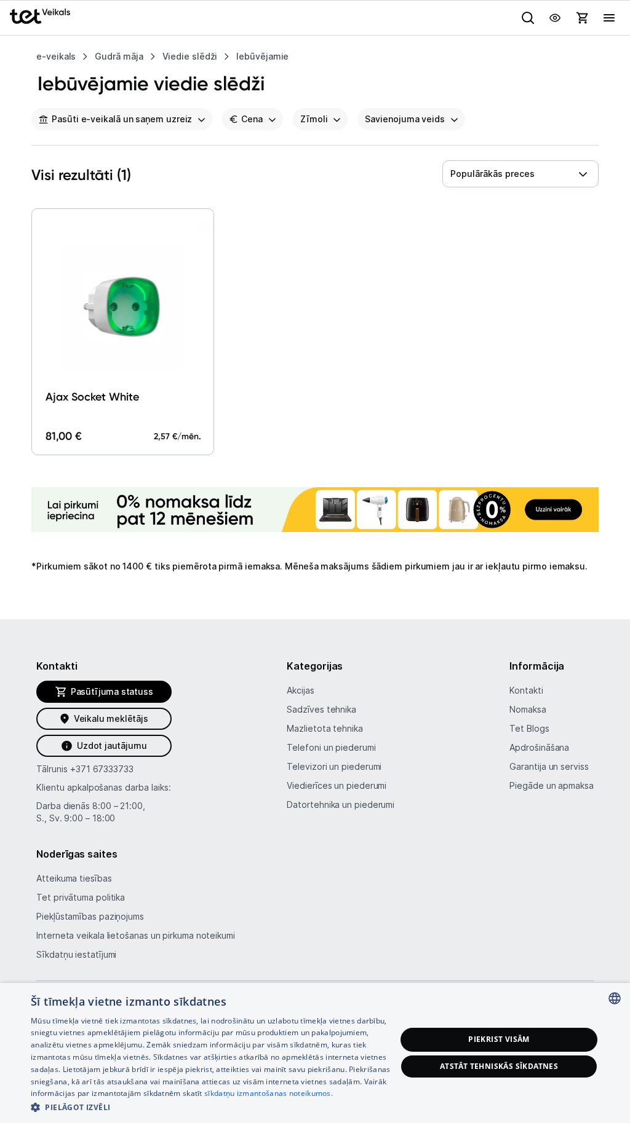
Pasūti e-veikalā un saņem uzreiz (122, 119)
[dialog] (315, 1053)
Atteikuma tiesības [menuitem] (73, 878)
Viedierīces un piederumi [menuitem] (336, 785)
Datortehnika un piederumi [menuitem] (340, 804)
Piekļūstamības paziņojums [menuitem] (90, 916)
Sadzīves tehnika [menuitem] (321, 709)
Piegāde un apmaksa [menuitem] (551, 785)
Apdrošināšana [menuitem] (539, 747)
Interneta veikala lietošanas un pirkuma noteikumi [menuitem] (135, 935)
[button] (213, 1107)
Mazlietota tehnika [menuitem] (324, 728)
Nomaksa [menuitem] (527, 709)
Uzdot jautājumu (111, 745)
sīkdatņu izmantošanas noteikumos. (268, 1093)
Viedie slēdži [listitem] (190, 56)
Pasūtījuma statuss (112, 691)
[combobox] (520, 173)
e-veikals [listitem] (56, 56)
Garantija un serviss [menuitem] (548, 766)
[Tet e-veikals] (40, 16)
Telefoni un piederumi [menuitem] (331, 747)
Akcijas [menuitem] (300, 690)
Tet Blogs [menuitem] (529, 728)
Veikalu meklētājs (111, 718)
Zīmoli (313, 119)
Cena (252, 119)
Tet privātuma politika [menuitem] (80, 897)
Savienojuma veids (404, 119)
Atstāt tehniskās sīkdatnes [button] (499, 1066)
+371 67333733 (102, 769)
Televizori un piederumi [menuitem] (334, 766)
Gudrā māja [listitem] (119, 56)
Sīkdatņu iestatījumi (76, 954)
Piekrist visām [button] (499, 1039)
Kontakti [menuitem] (526, 690)
